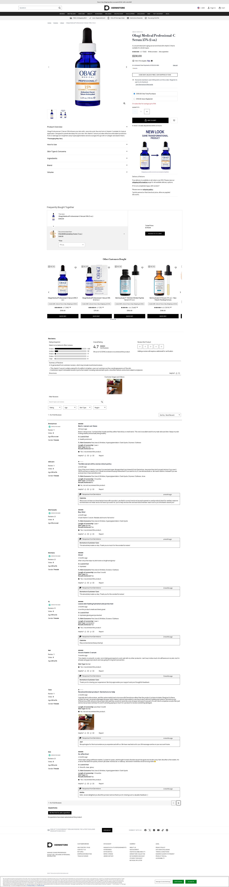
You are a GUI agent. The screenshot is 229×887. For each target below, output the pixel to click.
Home (49, 23)
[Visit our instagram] (154, 830)
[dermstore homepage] (114, 7)
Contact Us (81, 849)
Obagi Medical (137, 32)
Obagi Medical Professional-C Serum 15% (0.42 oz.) (96, 299)
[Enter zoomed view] (124, 103)
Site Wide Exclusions (163, 849)
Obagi (62, 23)
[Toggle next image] (126, 67)
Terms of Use (40, 885)
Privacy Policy (160, 847)
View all (175, 65)
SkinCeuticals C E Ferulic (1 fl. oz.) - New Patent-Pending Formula (163, 299)
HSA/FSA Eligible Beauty (137, 852)
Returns (80, 852)
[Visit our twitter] (150, 830)
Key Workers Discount (137, 856)
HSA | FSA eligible (141, 61)
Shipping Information (84, 854)
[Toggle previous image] (48, 67)
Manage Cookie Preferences (56, 852)
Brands (56, 23)
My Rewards (108, 849)
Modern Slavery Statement (165, 854)
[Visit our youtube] (158, 830)
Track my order (82, 856)
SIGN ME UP (107, 830)
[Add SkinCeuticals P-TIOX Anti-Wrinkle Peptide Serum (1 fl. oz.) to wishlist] (142, 267)
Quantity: (136, 107)
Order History (108, 856)
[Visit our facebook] (145, 830)
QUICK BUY (62, 316)
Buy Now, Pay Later (136, 860)
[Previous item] (48, 292)
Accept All (191, 881)
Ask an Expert (134, 849)
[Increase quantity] (147, 111)
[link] (212, 8)
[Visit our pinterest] (167, 830)
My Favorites (108, 852)
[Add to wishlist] (174, 120)
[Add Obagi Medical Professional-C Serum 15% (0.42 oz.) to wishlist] (109, 267)
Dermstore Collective (137, 854)
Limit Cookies (178, 881)
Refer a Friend (108, 854)
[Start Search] (59, 8)
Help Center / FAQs (83, 847)
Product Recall (161, 856)
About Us (133, 847)
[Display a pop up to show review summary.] (70, 307)
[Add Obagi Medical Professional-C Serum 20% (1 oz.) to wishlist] (75, 267)
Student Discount (136, 858)
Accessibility (160, 858)
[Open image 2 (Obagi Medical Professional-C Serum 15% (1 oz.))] (63, 114)
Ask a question (163, 52)
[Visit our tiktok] (163, 830)
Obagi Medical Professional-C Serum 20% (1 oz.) (63, 299)
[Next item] (180, 292)
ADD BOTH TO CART (155, 234)
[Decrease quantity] (135, 111)
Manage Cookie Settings (163, 881)
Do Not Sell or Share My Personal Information (58, 855)
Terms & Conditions (162, 852)
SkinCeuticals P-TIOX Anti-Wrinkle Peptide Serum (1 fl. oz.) (129, 299)
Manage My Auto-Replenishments (115, 847)
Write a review (152, 52)
